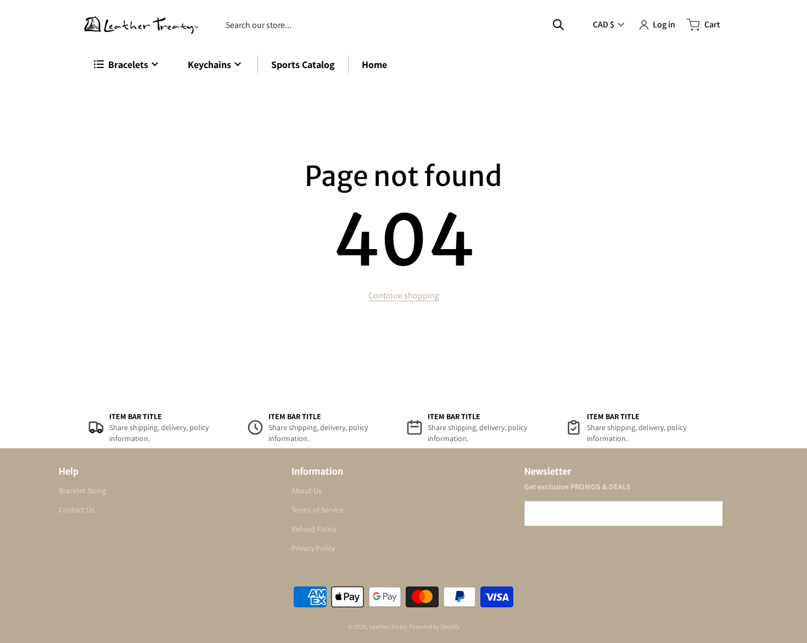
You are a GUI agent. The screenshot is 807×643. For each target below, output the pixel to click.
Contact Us (76, 510)
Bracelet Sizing (82, 490)
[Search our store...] (558, 25)
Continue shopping (403, 295)
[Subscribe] (735, 513)
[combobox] (395, 25)
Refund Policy (314, 529)
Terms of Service (318, 510)
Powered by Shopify (434, 626)
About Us (307, 490)
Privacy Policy (313, 548)
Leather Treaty (388, 626)
